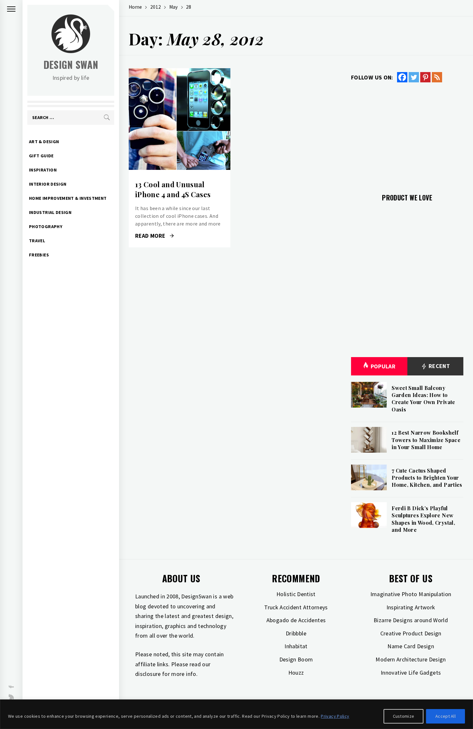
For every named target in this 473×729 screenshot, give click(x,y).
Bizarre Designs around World (411, 620)
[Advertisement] (407, 134)
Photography (45, 226)
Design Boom (296, 659)
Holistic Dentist (296, 594)
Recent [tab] (438, 366)
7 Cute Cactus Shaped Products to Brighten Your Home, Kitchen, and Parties (427, 477)
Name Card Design (410, 646)
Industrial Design (50, 212)
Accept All (445, 716)
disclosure (148, 674)
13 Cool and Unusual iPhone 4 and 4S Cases (173, 189)
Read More (179, 119)
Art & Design (44, 141)
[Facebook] (402, 77)
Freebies (39, 255)
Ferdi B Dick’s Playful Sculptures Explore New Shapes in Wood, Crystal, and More (423, 519)
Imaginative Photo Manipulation (410, 594)
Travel (37, 241)
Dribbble (296, 633)
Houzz (296, 672)
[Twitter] (414, 77)
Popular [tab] (383, 366)
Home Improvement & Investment (68, 198)
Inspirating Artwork (410, 607)
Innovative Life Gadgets (411, 672)
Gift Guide (41, 156)
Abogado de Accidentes (296, 620)
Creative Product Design (410, 633)
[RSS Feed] (437, 77)
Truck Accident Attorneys (296, 607)
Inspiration (43, 170)
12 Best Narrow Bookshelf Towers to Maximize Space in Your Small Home (426, 439)
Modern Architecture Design (411, 659)
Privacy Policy (335, 716)
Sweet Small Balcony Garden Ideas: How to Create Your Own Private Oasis (423, 398)
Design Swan (70, 64)
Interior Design (47, 184)
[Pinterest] (425, 77)
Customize (403, 716)
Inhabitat (295, 646)
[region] (236, 714)
